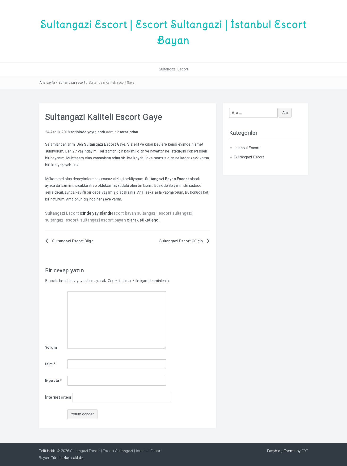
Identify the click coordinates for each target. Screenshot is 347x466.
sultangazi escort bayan (103, 220)
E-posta (53, 380)
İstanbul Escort (246, 148)
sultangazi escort (61, 220)
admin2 (112, 132)
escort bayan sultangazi (134, 213)
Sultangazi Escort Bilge (72, 241)
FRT (305, 451)
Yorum (51, 347)
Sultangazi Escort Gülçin (181, 241)
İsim (50, 364)
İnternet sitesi (58, 397)
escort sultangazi (175, 213)
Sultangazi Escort (173, 69)
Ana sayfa (47, 82)
